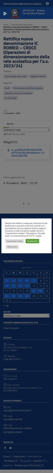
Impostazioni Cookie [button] (14, 241)
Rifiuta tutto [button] (12, 246)
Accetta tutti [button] (32, 241)
